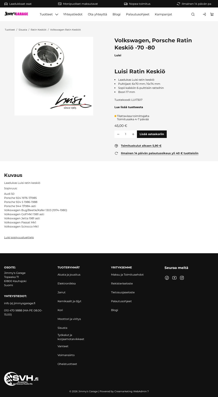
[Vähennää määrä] (118, 134)
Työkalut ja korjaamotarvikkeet (71, 337)
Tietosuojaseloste (123, 292)
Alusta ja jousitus (69, 274)
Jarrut (62, 292)
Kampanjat (163, 14)
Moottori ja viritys (69, 319)
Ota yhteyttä (97, 14)
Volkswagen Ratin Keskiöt (65, 29)
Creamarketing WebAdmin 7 (131, 391)
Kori (60, 310)
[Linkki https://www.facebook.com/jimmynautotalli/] (167, 278)
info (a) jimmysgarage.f (19, 303)
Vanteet (63, 346)
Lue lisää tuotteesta (128, 107)
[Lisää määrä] (133, 134)
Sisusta (23, 29)
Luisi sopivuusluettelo (19, 237)
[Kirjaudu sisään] (204, 14)
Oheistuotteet (67, 364)
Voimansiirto (66, 355)
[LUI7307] (53, 76)
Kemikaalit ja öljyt (69, 301)
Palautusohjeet (137, 14)
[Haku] (193, 14)
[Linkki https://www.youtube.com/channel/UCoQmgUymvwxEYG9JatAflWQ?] (174, 278)
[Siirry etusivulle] (16, 14)
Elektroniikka (67, 283)
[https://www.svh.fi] (109, 379)
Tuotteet (46, 14)
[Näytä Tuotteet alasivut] (56, 14)
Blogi (117, 14)
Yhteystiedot (72, 14)
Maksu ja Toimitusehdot (127, 274)
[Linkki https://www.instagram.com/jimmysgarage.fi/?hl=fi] (182, 278)
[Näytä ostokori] (212, 14)
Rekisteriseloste (122, 283)
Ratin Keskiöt (38, 29)
